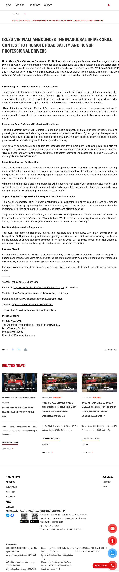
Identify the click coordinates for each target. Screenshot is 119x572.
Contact (48, 5)
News (8, 5)
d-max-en (45, 444)
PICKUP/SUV (57, 398)
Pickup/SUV (107, 482)
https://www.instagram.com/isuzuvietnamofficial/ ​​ (38, 299)
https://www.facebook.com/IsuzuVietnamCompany (39, 287)
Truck (105, 487)
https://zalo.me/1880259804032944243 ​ (32, 304)
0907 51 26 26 (57, 522)
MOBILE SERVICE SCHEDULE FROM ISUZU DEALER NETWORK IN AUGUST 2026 (18, 412)
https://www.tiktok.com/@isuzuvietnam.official (33, 310)
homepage (15, 14)
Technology (10, 492)
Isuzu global (11, 497)
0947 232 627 (53, 526)
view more (6, 449)
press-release (48, 438)
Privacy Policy (11, 544)
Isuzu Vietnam (13, 477)
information (7, 443)
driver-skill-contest (21, 398)
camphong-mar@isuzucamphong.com (64, 529)
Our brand (108, 477)
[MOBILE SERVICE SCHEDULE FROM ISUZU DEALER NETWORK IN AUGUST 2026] (19, 382)
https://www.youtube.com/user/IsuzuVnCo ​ (33, 293)
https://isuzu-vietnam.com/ (25, 282)
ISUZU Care (35, 5)
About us (10, 482)
